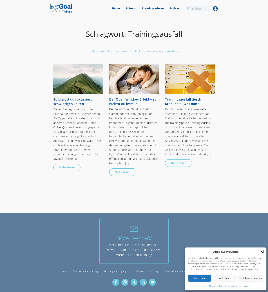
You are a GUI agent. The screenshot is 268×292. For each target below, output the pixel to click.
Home (116, 8)
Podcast (175, 8)
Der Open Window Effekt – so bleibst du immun (133, 101)
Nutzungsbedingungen (117, 271)
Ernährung (173, 51)
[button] (261, 251)
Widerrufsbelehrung (147, 271)
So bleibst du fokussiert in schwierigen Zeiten (74, 101)
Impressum (243, 286)
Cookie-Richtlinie (210, 286)
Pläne (130, 8)
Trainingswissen (153, 8)
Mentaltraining (153, 51)
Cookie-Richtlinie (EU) (176, 271)
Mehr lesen (67, 167)
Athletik (136, 51)
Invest (63, 271)
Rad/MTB (121, 51)
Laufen (93, 51)
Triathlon (106, 51)
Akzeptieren (199, 278)
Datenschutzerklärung (228, 286)
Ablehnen (224, 278)
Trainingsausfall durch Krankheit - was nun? (183, 101)
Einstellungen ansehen (250, 278)
